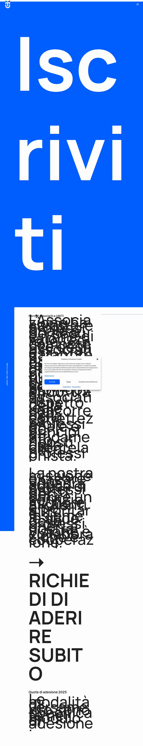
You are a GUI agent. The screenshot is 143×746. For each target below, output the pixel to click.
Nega (68, 382)
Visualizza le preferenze (88, 382)
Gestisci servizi (49, 376)
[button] (97, 359)
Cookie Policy (67, 387)
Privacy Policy (76, 387)
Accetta (52, 382)
